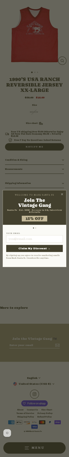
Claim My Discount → (34, 248)
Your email (13, 233)
